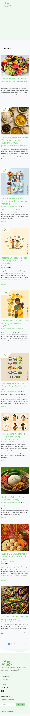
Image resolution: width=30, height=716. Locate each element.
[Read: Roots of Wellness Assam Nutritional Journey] (15, 480)
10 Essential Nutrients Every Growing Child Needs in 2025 (14, 323)
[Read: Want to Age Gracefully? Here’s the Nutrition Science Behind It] (15, 181)
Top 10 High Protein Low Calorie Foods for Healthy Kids (13, 386)
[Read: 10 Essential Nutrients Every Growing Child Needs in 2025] (15, 304)
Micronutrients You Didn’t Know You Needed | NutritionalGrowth (13, 436)
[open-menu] (26, 4)
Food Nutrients (15, 83)
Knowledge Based (23, 145)
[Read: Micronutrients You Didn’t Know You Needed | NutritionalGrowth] (15, 421)
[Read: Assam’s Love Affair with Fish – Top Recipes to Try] (15, 600)
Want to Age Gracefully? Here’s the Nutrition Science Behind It (14, 201)
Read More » (4, 101)
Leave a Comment (5, 83)
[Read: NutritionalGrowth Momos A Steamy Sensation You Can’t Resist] (15, 537)
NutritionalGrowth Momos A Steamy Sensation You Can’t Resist (14, 556)
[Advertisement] (15, 23)
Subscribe (20, 704)
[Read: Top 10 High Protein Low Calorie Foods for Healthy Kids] (15, 366)
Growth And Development (16, 265)
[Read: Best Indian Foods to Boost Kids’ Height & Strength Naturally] (15, 241)
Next (25, 643)
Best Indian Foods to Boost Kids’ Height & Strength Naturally (14, 260)
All (10, 83)
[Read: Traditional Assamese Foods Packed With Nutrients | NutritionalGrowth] (15, 120)
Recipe (20, 83)
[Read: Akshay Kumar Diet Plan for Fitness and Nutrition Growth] (15, 65)
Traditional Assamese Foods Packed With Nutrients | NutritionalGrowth (14, 140)
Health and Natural (14, 145)
